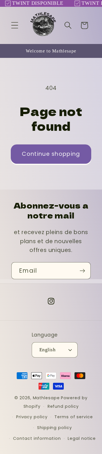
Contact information (37, 438)
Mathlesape (46, 398)
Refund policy (63, 406)
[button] (15, 25)
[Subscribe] (82, 270)
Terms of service (73, 417)
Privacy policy (32, 417)
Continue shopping (51, 154)
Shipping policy (54, 427)
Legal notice (82, 438)
